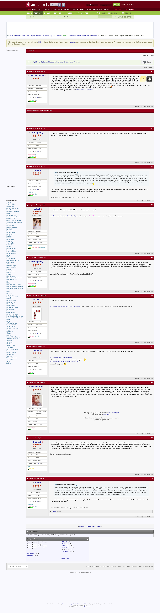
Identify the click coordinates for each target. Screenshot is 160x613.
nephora (38, 350)
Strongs (8, 335)
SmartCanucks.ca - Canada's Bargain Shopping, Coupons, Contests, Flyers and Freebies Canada (117, 566)
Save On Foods (11, 325)
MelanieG (37, 299)
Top (86, 13)
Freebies (67, 9)
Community (45, 17)
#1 (152, 71)
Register (130, 5)
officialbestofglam (113, 413)
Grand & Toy (10, 243)
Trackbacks (65, 552)
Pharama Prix (10, 302)
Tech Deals (46, 9)
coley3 (37, 209)
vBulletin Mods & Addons (83, 604)
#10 (152, 478)
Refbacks (30, 556)
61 (38, 333)
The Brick (9, 342)
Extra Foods (10, 225)
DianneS (37, 442)
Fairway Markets (11, 227)
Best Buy (9, 210)
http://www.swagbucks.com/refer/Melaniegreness (65, 306)
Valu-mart (9, 356)
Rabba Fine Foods (12, 314)
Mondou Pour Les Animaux (14, 286)
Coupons (54, 9)
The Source (10, 344)
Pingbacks (30, 554)
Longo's (8, 272)
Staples (8, 333)
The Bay (9, 340)
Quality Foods (10, 312)
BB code (64, 542)
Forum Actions (56, 17)
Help (123, 5)
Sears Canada (10, 326)
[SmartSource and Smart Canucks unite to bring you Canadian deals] (15, 191)
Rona (8, 321)
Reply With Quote (148, 106)
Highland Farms (11, 248)
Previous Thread (85, 526)
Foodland (9, 236)
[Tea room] (116, 9)
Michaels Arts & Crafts (13, 285)
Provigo (8, 311)
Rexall (8, 319)
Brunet (8, 213)
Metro (8, 283)
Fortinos (9, 238)
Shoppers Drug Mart (12, 328)
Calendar (36, 17)
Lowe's (8, 274)
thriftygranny (37, 133)
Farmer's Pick (10, 232)
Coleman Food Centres (13, 220)
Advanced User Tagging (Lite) (69, 604)
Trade (129, 13)
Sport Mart (9, 332)
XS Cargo (9, 359)
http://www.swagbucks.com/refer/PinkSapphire (64, 216)
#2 (152, 128)
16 (38, 424)
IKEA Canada (10, 259)
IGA (7, 257)
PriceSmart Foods (12, 307)
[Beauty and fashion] (120, 9)
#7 (152, 346)
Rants (95, 9)
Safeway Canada (11, 323)
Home (34, 9)
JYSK (8, 264)
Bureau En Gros (11, 215)
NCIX (8, 292)
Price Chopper (10, 305)
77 (38, 369)
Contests (76, 9)
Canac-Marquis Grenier (13, 217)
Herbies (8, 246)
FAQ (29, 17)
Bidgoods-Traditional (12, 211)
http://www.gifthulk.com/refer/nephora (61, 357)
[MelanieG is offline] (37, 314)
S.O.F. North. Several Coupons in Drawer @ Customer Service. (56, 62)
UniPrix (8, 351)
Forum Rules (65, 558)
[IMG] (63, 546)
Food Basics (10, 234)
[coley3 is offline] (37, 223)
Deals (39, 9)
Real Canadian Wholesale (14, 318)
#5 (152, 257)
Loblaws (9, 269)
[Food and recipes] (123, 9)
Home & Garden (104, 9)
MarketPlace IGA (11, 279)
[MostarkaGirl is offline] (37, 401)
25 (38, 151)
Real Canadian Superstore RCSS (86, 90)
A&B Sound (10, 203)
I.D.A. (8, 255)
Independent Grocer (12, 260)
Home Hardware (11, 252)
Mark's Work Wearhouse (14, 278)
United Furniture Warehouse (11, 353)
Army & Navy (10, 206)
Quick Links (68, 17)
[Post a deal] (131, 9)
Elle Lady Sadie (37, 76)
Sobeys (8, 330)
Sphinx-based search (86, 606)
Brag (102, 13)
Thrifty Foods (10, 346)
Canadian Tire (10, 218)
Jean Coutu (10, 262)
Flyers (60, 9)
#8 (152, 382)
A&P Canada (10, 205)
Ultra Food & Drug (12, 349)
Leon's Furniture (11, 267)
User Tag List (30, 50)
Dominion (9, 224)
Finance (83, 9)
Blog (29, 13)
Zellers (8, 363)
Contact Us (88, 566)
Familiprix (9, 229)
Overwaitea (9, 295)
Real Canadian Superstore (14, 316)
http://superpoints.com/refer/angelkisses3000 (64, 361)
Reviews (89, 9)
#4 (152, 204)
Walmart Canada (11, 358)
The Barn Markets (12, 339)
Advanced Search (125, 17)
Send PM (137, 106)
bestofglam (106, 414)
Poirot (38, 170)
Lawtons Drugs (11, 265)
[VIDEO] (64, 548)
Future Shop (10, 239)
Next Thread (96, 526)
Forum (38, 13)
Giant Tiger (9, 241)
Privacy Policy (146, 566)
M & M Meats (10, 276)
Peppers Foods (11, 300)
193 (38, 242)
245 (38, 463)
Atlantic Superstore (12, 208)
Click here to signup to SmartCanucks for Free (39, 110)
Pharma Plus (10, 304)
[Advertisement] (67, 119)
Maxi (7, 281)
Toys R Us (9, 347)
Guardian (9, 245)
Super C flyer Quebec (13, 337)
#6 (152, 295)
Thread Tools (147, 67)
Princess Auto (10, 309)
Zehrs (8, 361)
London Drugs (10, 271)
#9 (152, 437)
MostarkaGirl (37, 387)
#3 (152, 166)
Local (115, 13)
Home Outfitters (11, 253)
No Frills (9, 293)
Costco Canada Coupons (14, 222)
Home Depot (10, 250)
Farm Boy (9, 231)
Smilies (64, 544)
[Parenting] (126, 9)
